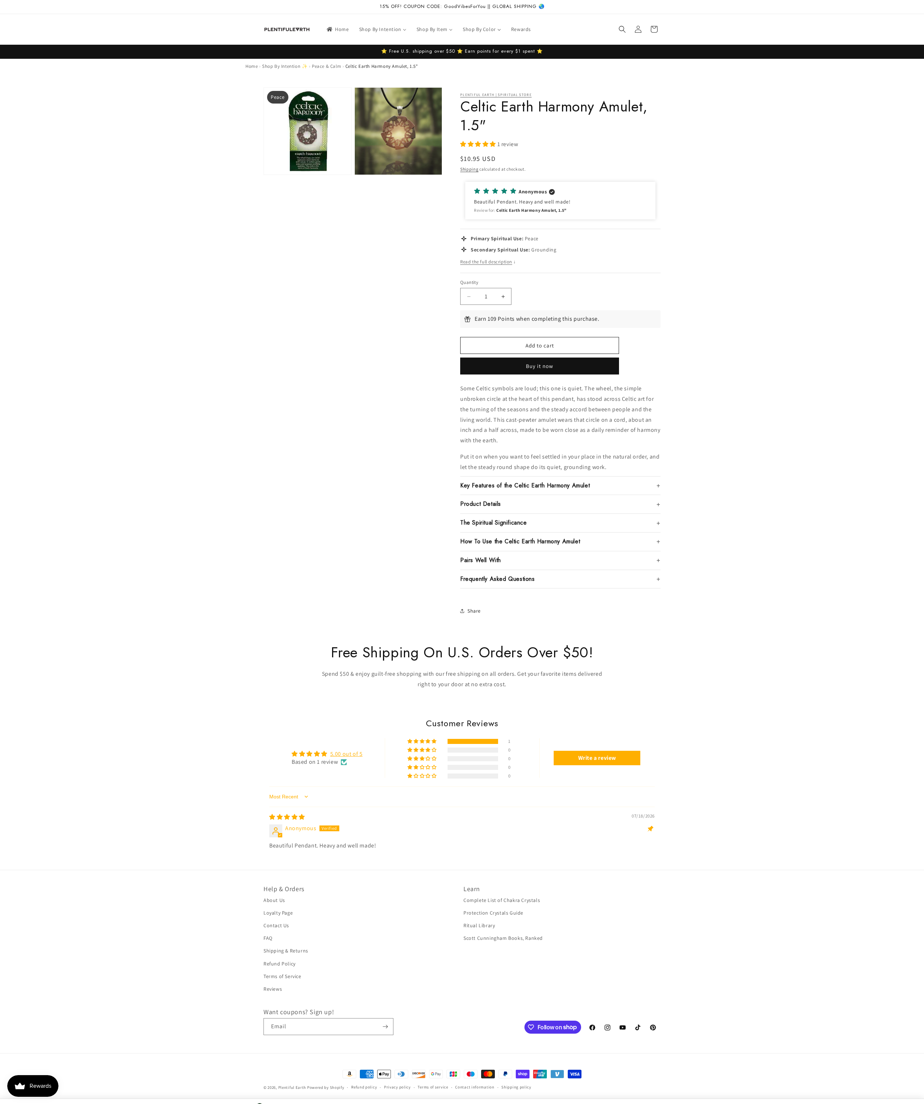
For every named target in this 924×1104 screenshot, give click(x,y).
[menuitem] (337, 29)
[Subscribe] (385, 1026)
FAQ (268, 938)
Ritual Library (479, 925)
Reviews (272, 989)
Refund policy (364, 1087)
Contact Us (276, 925)
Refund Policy (279, 963)
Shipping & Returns (285, 950)
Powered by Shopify (325, 1087)
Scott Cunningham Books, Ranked (503, 938)
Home (251, 66)
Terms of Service (282, 976)
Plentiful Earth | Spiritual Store (496, 94)
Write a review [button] (597, 758)
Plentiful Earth (292, 1087)
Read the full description (488, 262)
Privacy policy (397, 1087)
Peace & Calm (326, 66)
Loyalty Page (278, 913)
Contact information (474, 1087)
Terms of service (433, 1087)
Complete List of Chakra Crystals (501, 900)
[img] (287, 817)
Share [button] (474, 611)
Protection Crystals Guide (493, 913)
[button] (622, 29)
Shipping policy (516, 1087)
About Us (274, 900)
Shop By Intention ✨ (285, 66)
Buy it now (539, 366)
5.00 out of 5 (346, 754)
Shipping (469, 169)
